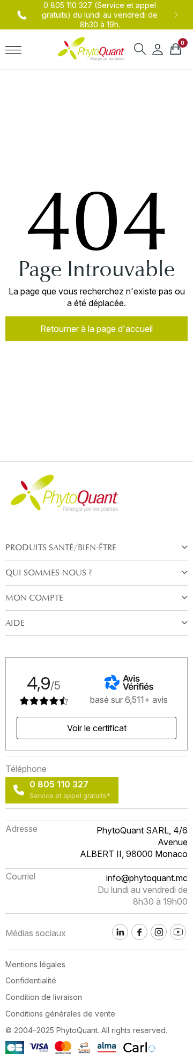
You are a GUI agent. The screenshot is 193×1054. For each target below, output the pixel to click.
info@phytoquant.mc (147, 878)
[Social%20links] (178, 932)
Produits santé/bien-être (60, 547)
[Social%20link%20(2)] (120, 932)
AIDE (15, 623)
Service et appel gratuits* (69, 796)
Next (176, 15)
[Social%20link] (158, 932)
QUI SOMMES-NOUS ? (48, 572)
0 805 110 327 (67, 5)
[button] (96, 328)
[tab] (96, 547)
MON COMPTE (34, 598)
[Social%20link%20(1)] (139, 932)
